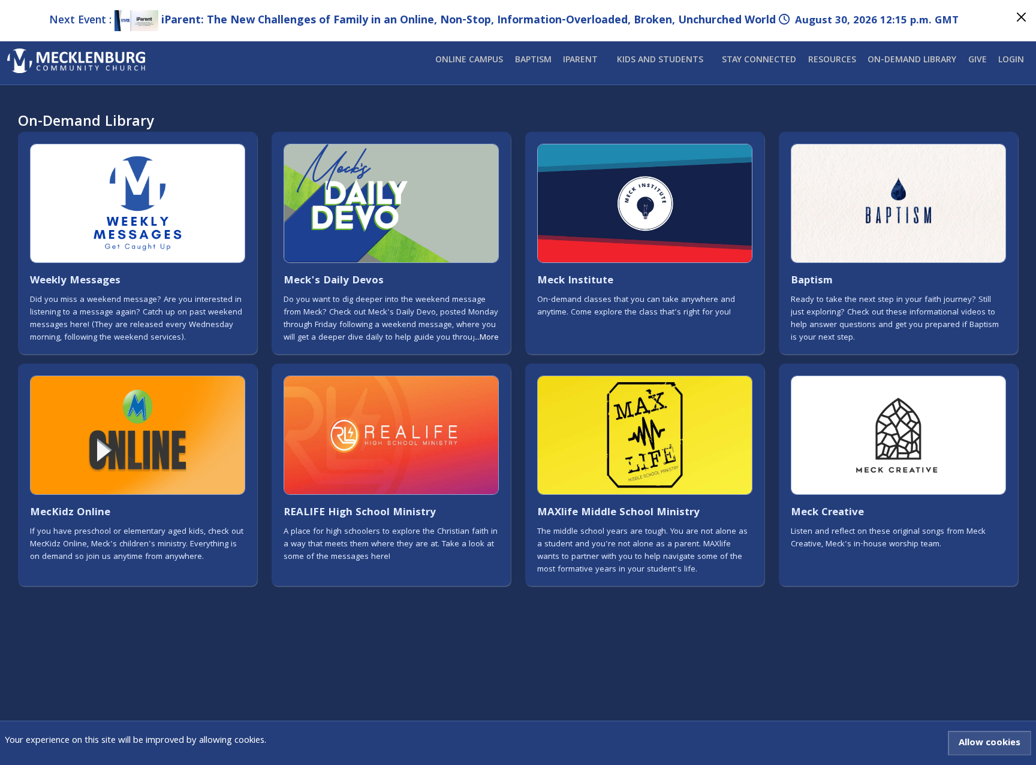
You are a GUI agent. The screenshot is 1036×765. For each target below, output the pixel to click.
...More (486, 338)
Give (977, 60)
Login (1011, 60)
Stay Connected (759, 60)
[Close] (1021, 17)
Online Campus (469, 60)
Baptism (533, 60)
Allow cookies (989, 743)
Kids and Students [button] (660, 60)
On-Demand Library (912, 60)
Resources (832, 60)
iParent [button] (580, 60)
